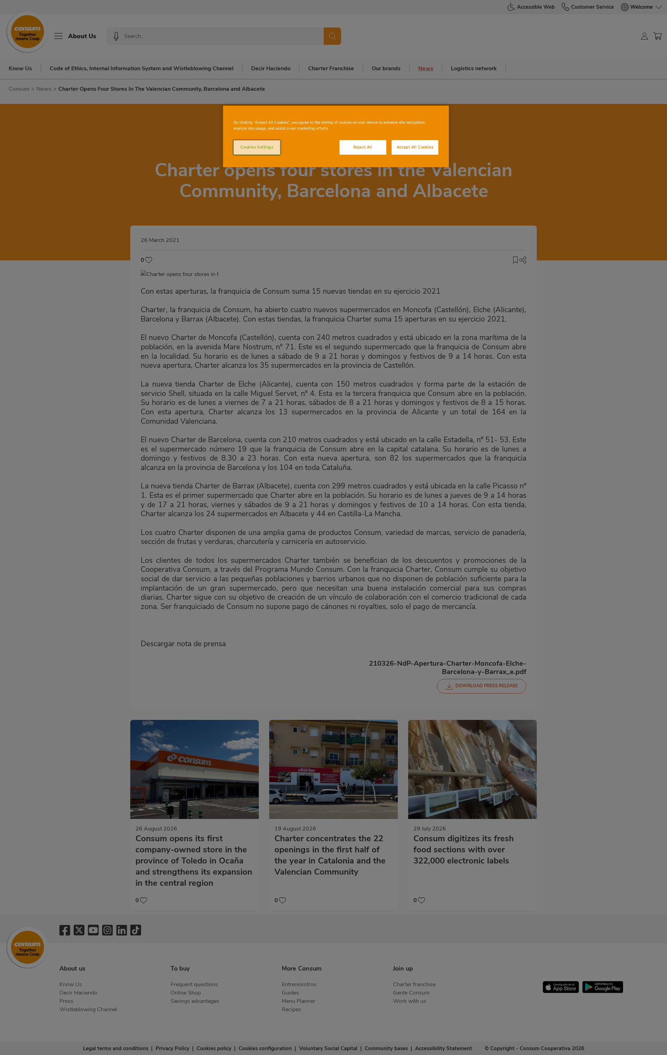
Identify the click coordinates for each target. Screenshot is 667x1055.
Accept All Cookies (415, 147)
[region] (336, 136)
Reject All (362, 147)
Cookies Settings (256, 147)
